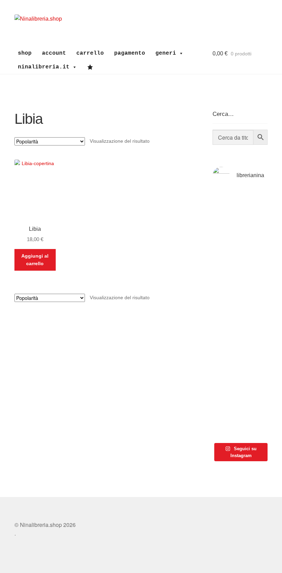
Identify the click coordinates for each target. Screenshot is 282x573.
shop (25, 53)
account (54, 53)
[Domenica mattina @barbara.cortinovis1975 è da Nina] (255, 297)
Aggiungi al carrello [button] (34, 260)
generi (165, 53)
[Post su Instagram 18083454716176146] (225, 208)
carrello (90, 53)
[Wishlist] (92, 67)
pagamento (129, 53)
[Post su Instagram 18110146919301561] (225, 421)
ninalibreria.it (43, 67)
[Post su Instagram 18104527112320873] (255, 421)
